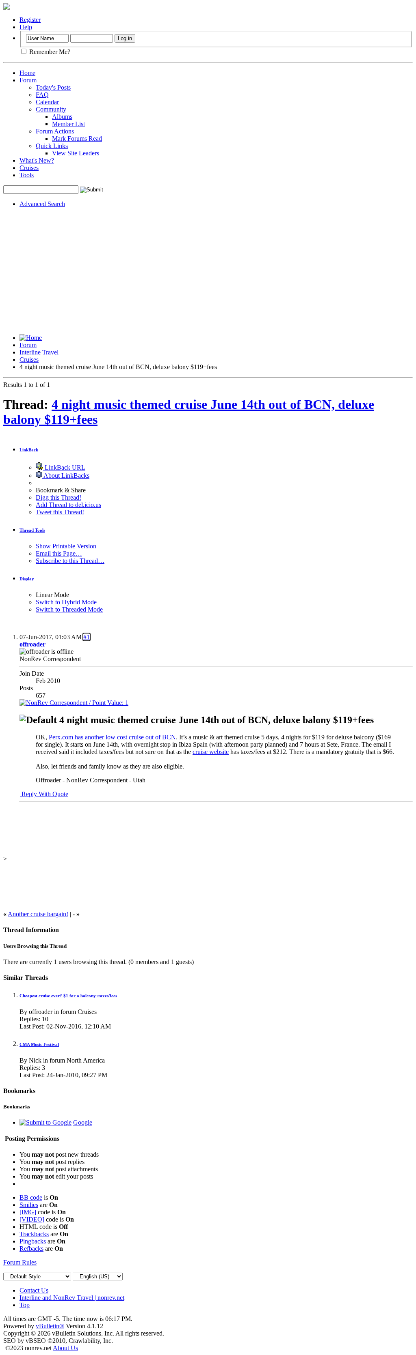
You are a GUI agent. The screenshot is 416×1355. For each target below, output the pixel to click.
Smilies (29, 1204)
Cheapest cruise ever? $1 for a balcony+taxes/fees (68, 995)
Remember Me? (49, 51)
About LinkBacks (65, 475)
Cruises (29, 167)
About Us (65, 1347)
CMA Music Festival (39, 1044)
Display (27, 578)
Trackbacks (34, 1233)
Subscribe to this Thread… (70, 560)
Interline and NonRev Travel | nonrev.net (72, 1297)
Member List (68, 123)
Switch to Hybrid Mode (66, 602)
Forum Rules (20, 1262)
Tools (27, 175)
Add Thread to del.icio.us (68, 504)
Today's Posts (53, 87)
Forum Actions (55, 131)
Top (25, 1304)
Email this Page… (59, 553)
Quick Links (52, 145)
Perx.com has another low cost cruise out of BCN (112, 737)
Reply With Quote (44, 793)
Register (30, 19)
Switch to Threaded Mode (69, 609)
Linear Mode (52, 594)
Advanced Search (42, 203)
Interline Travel (39, 352)
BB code (31, 1197)
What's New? (37, 160)
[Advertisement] (208, 271)
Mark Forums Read (77, 138)
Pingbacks (33, 1241)
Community (51, 109)
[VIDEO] (32, 1219)
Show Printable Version (66, 546)
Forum (28, 80)
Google (82, 1122)
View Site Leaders (75, 153)
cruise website (211, 751)
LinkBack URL (64, 467)
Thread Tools (32, 530)
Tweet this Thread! (60, 512)
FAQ (42, 94)
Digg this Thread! (58, 497)
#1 (86, 636)
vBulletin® (50, 1326)
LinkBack (29, 449)
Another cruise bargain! (38, 913)
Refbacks (31, 1248)
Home (27, 72)
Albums (62, 116)
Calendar (47, 102)
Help (26, 27)
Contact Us (34, 1290)
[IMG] (28, 1212)
